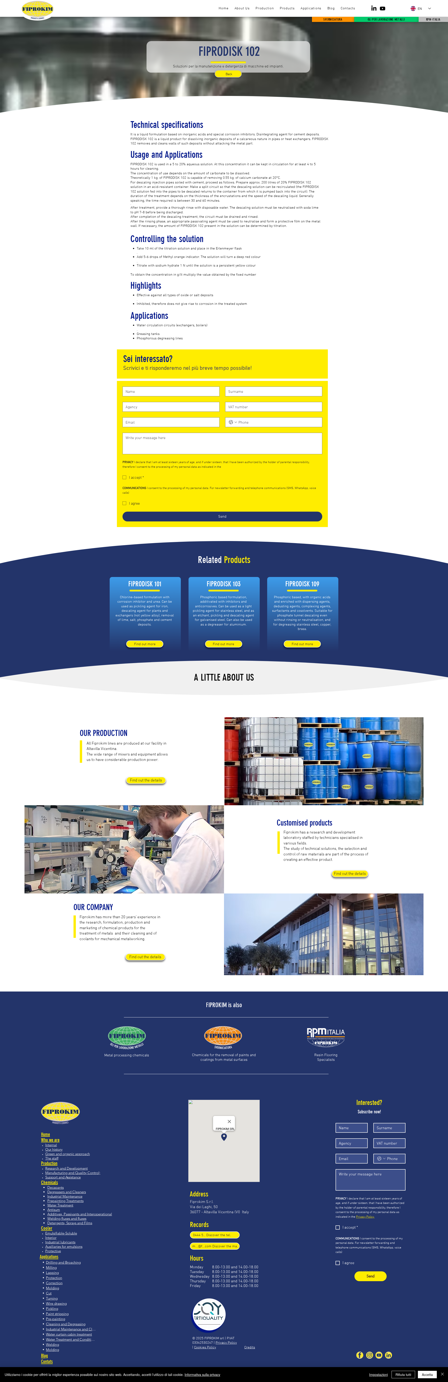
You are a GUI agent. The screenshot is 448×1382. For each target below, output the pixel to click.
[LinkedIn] (374, 8)
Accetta (427, 1374)
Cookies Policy (205, 1347)
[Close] (442, 1374)
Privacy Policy (226, 1342)
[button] (287, 8)
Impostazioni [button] (378, 1374)
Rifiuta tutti (403, 1374)
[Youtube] (382, 8)
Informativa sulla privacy (202, 1374)
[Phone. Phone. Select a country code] (233, 422)
